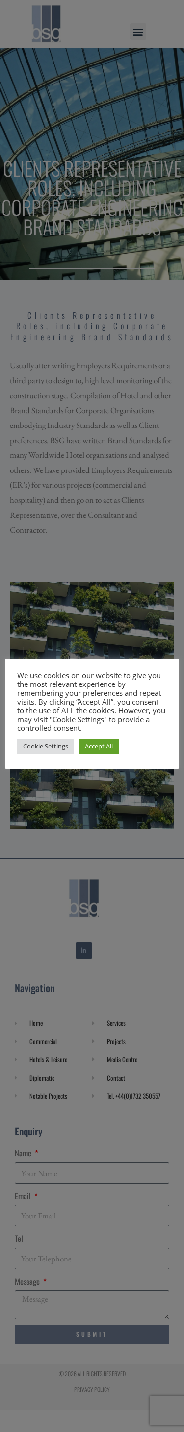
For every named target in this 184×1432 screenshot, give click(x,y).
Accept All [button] (99, 746)
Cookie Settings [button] (45, 746)
